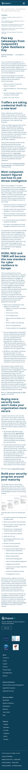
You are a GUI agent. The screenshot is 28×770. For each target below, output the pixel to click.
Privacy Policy (15, 762)
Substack (5, 739)
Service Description (6, 765)
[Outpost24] (9, 3)
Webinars (5, 709)
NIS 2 (22, 280)
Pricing (5, 661)
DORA (18, 278)
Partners (5, 667)
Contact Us (6, 658)
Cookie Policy (17, 759)
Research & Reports (8, 703)
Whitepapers (6, 706)
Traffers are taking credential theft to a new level (12, 18)
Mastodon (6, 727)
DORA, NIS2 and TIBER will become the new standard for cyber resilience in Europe (12, 25)
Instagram (6, 733)
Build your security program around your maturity (12, 32)
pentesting (4, 603)
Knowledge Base (7, 673)
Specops (5, 676)
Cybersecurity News (10, 9)
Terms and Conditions (7, 756)
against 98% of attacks (18, 469)
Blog (2, 9)
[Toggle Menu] (24, 3)
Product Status (7, 670)
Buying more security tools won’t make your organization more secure (13, 29)
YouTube (5, 730)
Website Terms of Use (7, 759)
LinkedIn (5, 724)
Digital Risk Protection (9, 688)
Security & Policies (6, 762)
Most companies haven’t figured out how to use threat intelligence (12, 21)
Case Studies (6, 712)
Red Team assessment (20, 603)
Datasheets (6, 700)
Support (5, 664)
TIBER (8, 287)
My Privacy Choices (17, 765)
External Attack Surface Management (13, 685)
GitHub (5, 736)
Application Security (8, 691)
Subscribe (6, 628)
